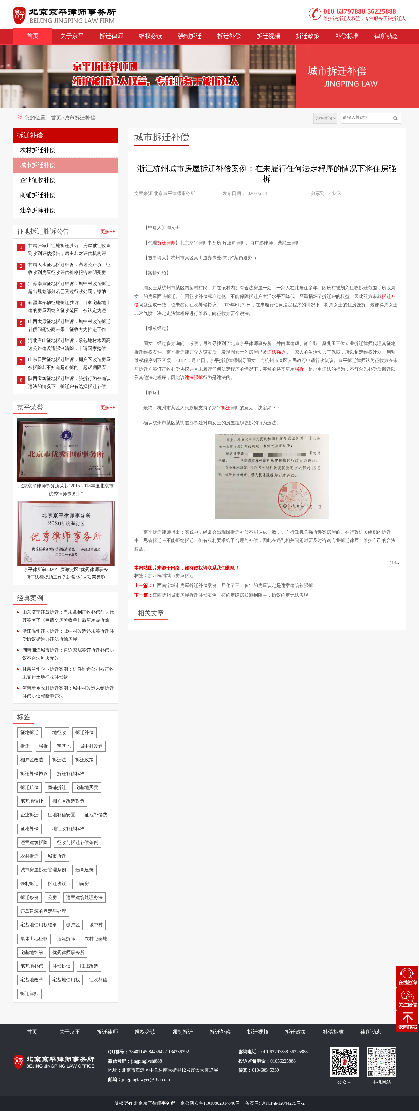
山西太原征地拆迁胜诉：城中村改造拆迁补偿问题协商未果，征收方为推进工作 (69, 325)
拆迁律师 (111, 36)
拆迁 (24, 746)
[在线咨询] (407, 977)
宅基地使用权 (66, 979)
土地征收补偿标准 (66, 828)
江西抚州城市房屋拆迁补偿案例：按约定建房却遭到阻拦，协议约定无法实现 (230, 595)
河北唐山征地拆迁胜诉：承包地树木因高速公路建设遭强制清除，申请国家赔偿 (69, 344)
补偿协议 (61, 966)
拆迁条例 (29, 897)
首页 (33, 36)
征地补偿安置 (61, 814)
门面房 (82, 883)
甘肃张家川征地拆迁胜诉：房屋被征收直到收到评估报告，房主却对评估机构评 (69, 249)
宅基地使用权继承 (38, 924)
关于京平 (72, 36)
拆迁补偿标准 (70, 773)
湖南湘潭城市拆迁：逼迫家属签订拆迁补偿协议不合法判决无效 (68, 654)
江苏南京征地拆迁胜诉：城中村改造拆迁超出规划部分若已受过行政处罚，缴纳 (69, 287)
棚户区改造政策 (68, 801)
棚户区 (73, 924)
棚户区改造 (31, 759)
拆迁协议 (57, 883)
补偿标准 (347, 36)
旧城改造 (89, 966)
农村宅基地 (95, 938)
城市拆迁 (57, 856)
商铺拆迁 (57, 787)
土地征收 (57, 732)
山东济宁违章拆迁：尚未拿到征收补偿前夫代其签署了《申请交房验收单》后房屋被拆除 (68, 616)
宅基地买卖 (86, 787)
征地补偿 (29, 828)
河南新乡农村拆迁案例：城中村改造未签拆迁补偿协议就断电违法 (68, 692)
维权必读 (150, 36)
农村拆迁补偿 (37, 150)
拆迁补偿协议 (34, 773)
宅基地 (64, 746)
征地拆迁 (29, 732)
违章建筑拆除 (34, 842)
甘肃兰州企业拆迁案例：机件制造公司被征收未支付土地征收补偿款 (68, 673)
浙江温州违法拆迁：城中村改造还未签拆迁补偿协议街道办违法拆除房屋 (68, 635)
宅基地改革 (31, 979)
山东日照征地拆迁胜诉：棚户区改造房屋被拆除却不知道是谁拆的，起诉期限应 (69, 363)
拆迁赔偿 (29, 787)
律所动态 (386, 36)
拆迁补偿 (229, 36)
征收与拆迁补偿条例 (77, 842)
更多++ (107, 231)
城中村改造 (91, 746)
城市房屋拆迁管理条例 (43, 869)
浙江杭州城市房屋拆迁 (171, 575)
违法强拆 (276, 352)
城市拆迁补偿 (80, 117)
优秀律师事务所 (68, 952)
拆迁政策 (307, 36)
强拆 (43, 746)
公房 (52, 897)
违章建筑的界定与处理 (43, 911)
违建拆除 (66, 938)
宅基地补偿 (31, 966)
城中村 (96, 924)
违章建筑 (84, 869)
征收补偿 (98, 979)
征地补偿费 (95, 814)
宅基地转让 (31, 801)
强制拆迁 (190, 36)
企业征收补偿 (37, 180)
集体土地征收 (34, 938)
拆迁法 (59, 759)
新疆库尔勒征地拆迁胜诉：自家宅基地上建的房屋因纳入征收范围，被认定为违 (69, 306)
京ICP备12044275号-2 (283, 1103)
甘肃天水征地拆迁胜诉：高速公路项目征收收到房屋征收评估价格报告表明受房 (69, 268)
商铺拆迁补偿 (37, 195)
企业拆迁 (29, 814)
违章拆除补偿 (37, 210)
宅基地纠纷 (31, 952)
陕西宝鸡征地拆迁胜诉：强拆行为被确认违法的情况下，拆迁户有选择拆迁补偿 (69, 382)
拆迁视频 (268, 36)
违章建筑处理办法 (84, 897)
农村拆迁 (29, 856)
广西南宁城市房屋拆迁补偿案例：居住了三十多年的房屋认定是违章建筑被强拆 (233, 585)
